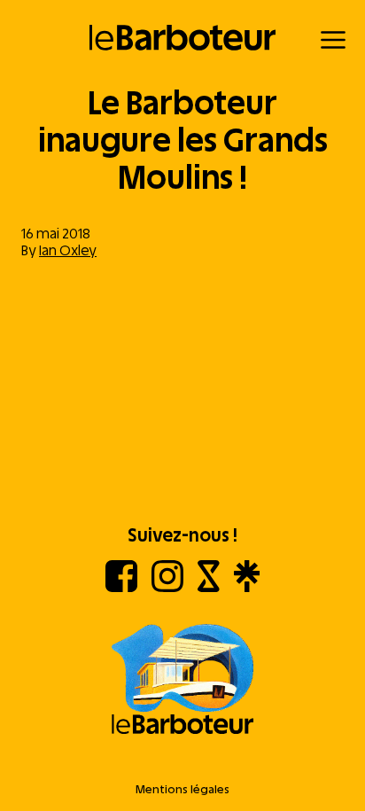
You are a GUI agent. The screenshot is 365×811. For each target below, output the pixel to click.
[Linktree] (247, 587)
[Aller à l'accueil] (182, 680)
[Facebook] (121, 587)
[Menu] (333, 39)
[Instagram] (167, 587)
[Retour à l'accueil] (182, 38)
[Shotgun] (208, 587)
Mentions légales (182, 789)
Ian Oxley (68, 250)
